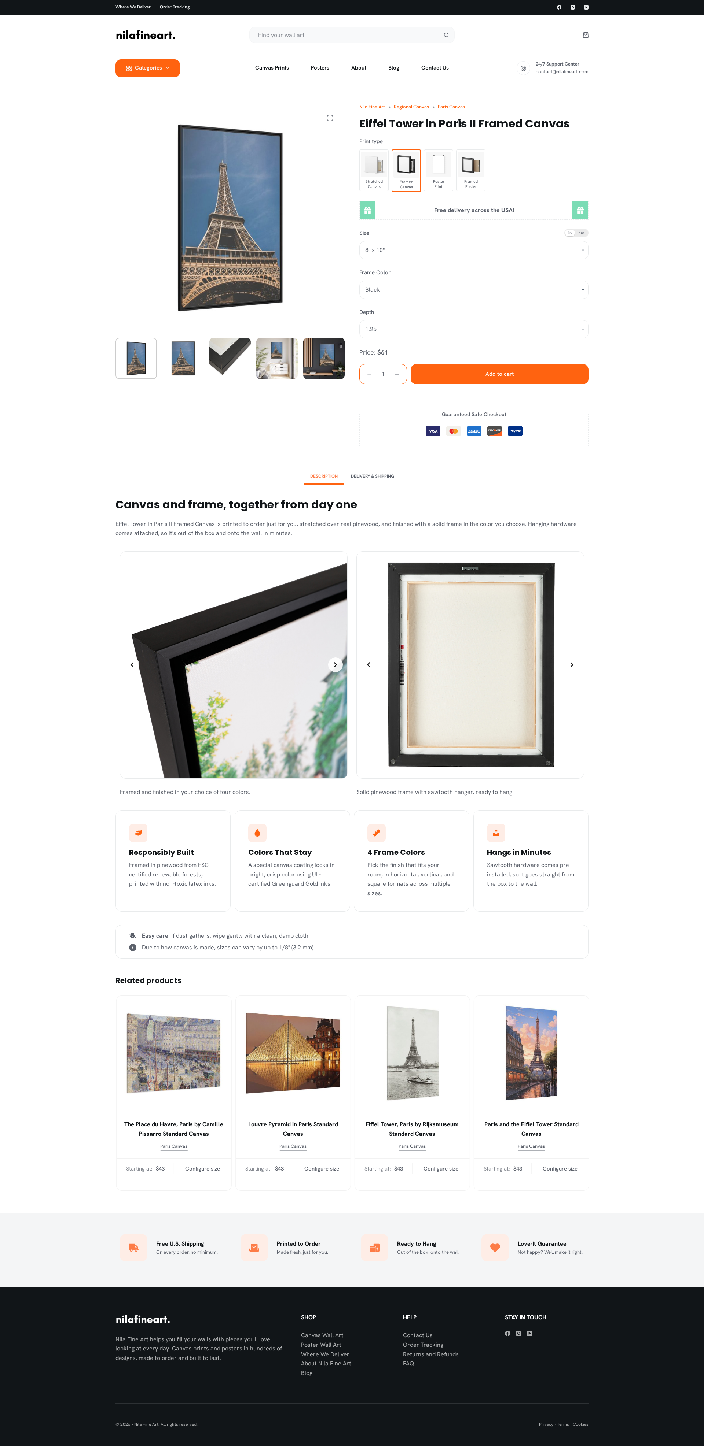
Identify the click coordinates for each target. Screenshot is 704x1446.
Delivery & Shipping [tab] (372, 476)
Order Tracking (175, 7)
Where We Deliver (325, 1354)
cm (581, 233)
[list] (233, 665)
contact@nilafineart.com (562, 71)
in (570, 233)
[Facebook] (559, 7)
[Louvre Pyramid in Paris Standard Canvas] (292, 1053)
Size (364, 233)
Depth (366, 312)
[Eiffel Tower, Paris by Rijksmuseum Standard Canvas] (411, 1053)
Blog (393, 67)
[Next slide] (335, 664)
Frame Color (374, 272)
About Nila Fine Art (326, 1363)
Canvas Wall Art (322, 1335)
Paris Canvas (173, 1146)
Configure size (201, 1168)
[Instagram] (573, 7)
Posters (320, 67)
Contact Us (418, 1335)
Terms (563, 1424)
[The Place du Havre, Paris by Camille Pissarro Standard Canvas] (173, 1053)
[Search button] (446, 35)
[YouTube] (586, 7)
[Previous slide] (132, 664)
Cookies (580, 1424)
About (358, 67)
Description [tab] (324, 476)
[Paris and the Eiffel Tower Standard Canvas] (530, 1053)
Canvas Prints (272, 67)
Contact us (435, 67)
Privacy (546, 1424)
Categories (148, 67)
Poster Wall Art (321, 1345)
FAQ (408, 1363)
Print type (371, 141)
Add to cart (499, 374)
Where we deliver (133, 7)
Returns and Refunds (431, 1354)
